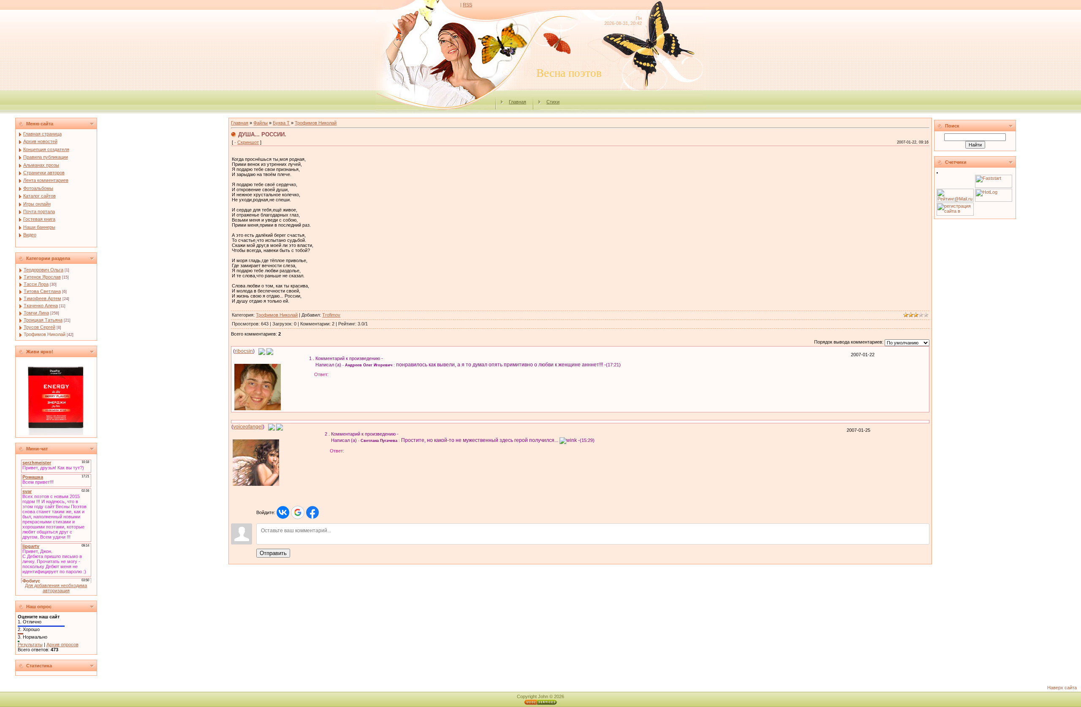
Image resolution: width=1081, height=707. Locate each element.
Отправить (273, 553)
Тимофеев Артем (42, 298)
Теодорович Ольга (43, 269)
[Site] (269, 351)
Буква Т (281, 122)
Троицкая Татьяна (43, 319)
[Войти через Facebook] (312, 512)
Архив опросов (62, 644)
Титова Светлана (42, 291)
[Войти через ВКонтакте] (283, 512)
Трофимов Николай (44, 334)
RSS (467, 4)
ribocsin (244, 351)
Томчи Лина (36, 312)
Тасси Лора (36, 284)
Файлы (260, 122)
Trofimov (331, 314)
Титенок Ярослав (42, 276)
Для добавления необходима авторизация (56, 588)
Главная (517, 101)
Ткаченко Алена (41, 305)
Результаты (30, 644)
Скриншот (248, 142)
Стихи (553, 101)
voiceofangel (248, 427)
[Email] (261, 351)
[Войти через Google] (297, 512)
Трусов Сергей (39, 327)
